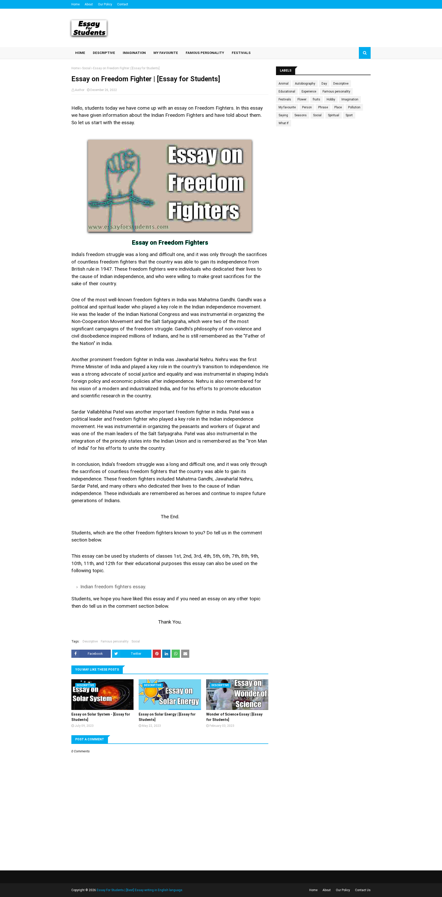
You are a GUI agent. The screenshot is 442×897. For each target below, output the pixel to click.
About (89, 4)
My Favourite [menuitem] (165, 53)
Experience (309, 91)
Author (79, 90)
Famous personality (114, 641)
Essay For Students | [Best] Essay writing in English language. (140, 890)
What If (284, 123)
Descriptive (90, 641)
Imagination (349, 99)
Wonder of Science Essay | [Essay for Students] (234, 717)
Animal (284, 83)
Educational (287, 91)
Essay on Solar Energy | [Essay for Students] (167, 717)
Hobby (331, 99)
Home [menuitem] (80, 53)
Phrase (323, 107)
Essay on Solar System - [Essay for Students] (100, 717)
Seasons (300, 115)
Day (324, 83)
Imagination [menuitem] (134, 53)
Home (75, 4)
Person (307, 107)
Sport (349, 115)
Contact (122, 4)
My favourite (287, 107)
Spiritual (333, 115)
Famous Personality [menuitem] (205, 53)
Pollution (354, 107)
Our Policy (105, 4)
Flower (301, 99)
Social (86, 68)
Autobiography (305, 83)
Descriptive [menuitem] (104, 53)
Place (338, 107)
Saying (283, 115)
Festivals (285, 99)
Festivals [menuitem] (241, 53)
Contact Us (363, 890)
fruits (316, 99)
